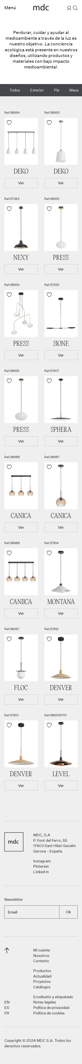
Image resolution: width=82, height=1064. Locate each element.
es (6, 1007)
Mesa (74, 90)
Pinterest (41, 866)
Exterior (37, 90)
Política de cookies (49, 1013)
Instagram (42, 861)
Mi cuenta (41, 950)
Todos (14, 90)
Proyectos (42, 981)
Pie (56, 90)
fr (6, 1013)
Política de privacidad (51, 1007)
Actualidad (42, 976)
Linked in (41, 871)
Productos (42, 970)
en (7, 1002)
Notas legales (44, 1002)
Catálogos (42, 987)
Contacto (41, 960)
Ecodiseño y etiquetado (53, 996)
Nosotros (41, 955)
